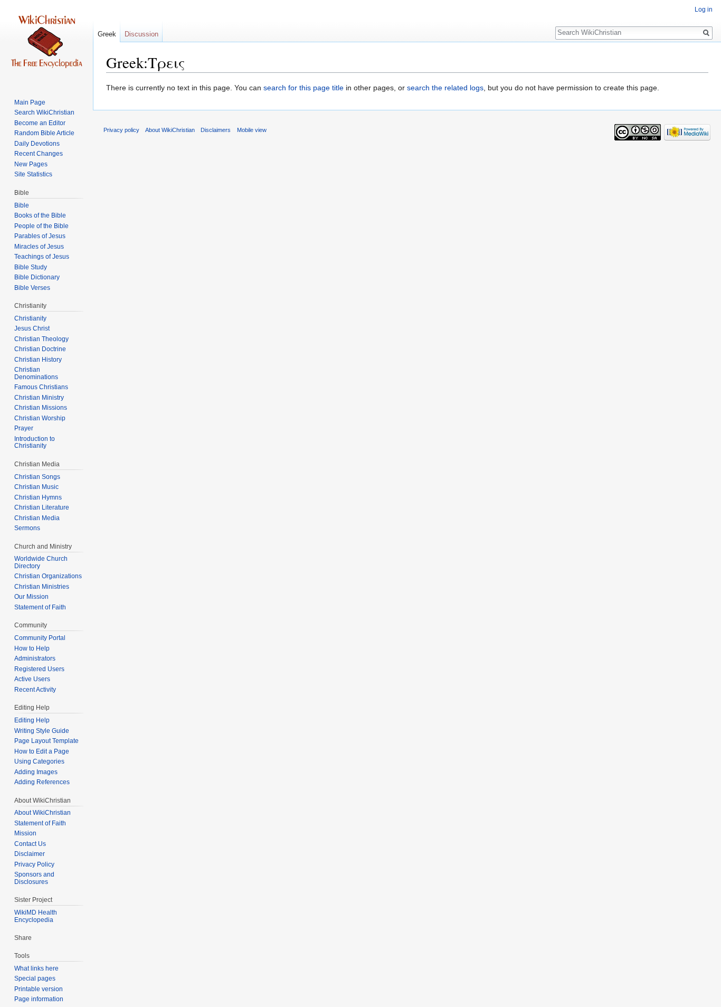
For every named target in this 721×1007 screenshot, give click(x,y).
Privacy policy (121, 130)
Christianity (30, 318)
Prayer (23, 428)
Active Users (32, 679)
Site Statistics (33, 174)
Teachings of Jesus (41, 256)
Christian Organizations (48, 576)
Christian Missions (40, 407)
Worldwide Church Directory (41, 562)
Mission (25, 833)
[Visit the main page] (46, 42)
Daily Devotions (37, 143)
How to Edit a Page (41, 751)
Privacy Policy (34, 864)
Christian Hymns (38, 497)
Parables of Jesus (39, 236)
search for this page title (303, 87)
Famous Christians (41, 387)
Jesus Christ (32, 328)
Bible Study (30, 267)
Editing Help (32, 720)
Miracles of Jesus (39, 246)
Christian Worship (39, 418)
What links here (36, 968)
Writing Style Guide (41, 731)
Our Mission (31, 596)
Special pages (34, 978)
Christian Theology (41, 339)
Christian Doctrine (40, 349)
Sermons (27, 528)
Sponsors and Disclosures (34, 878)
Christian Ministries (41, 586)
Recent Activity (35, 689)
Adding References (42, 782)
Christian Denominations (36, 373)
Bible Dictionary (37, 277)
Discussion (141, 34)
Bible (21, 205)
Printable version (38, 989)
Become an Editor (39, 123)
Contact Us (30, 844)
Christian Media (37, 518)
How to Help (32, 648)
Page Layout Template (46, 741)
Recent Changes (38, 153)
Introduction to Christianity (34, 442)
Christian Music (36, 487)
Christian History (38, 359)
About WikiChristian (42, 812)
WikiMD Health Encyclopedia (35, 916)
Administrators (34, 658)
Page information (38, 999)
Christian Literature (41, 507)
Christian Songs (37, 477)
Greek (107, 34)
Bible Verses (32, 287)
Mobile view (252, 130)
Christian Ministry (39, 397)
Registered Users (39, 669)
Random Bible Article (44, 133)
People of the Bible (41, 226)
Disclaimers (216, 130)
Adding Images (36, 772)
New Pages (31, 164)
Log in (704, 9)
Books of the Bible (40, 215)
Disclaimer (29, 854)
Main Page (29, 102)
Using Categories (39, 761)
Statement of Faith (40, 607)
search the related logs (445, 87)
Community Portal (39, 638)
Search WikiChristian (44, 112)
